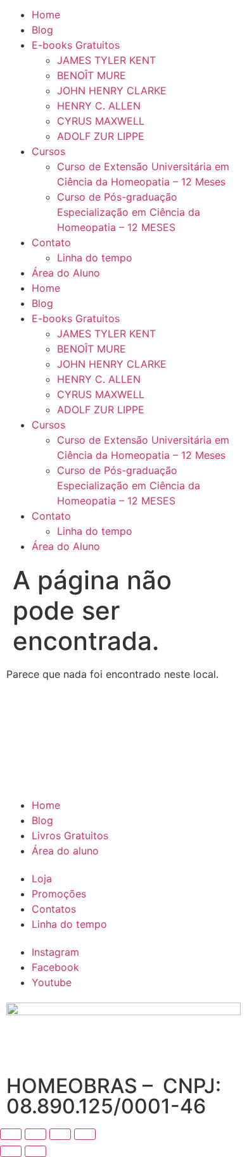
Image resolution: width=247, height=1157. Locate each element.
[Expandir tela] (35, 1134)
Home (46, 14)
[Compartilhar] (60, 1134)
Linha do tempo (94, 257)
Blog (42, 29)
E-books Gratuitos (76, 45)
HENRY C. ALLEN (99, 105)
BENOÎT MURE (91, 75)
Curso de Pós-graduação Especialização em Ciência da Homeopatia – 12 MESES (128, 212)
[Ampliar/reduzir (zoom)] (11, 1134)
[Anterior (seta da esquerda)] (11, 1151)
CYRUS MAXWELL (100, 121)
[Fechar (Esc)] (85, 1134)
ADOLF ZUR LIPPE (100, 136)
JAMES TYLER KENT (106, 60)
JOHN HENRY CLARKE (112, 90)
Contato (51, 242)
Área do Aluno (66, 272)
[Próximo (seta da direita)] (35, 1151)
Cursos (48, 151)
